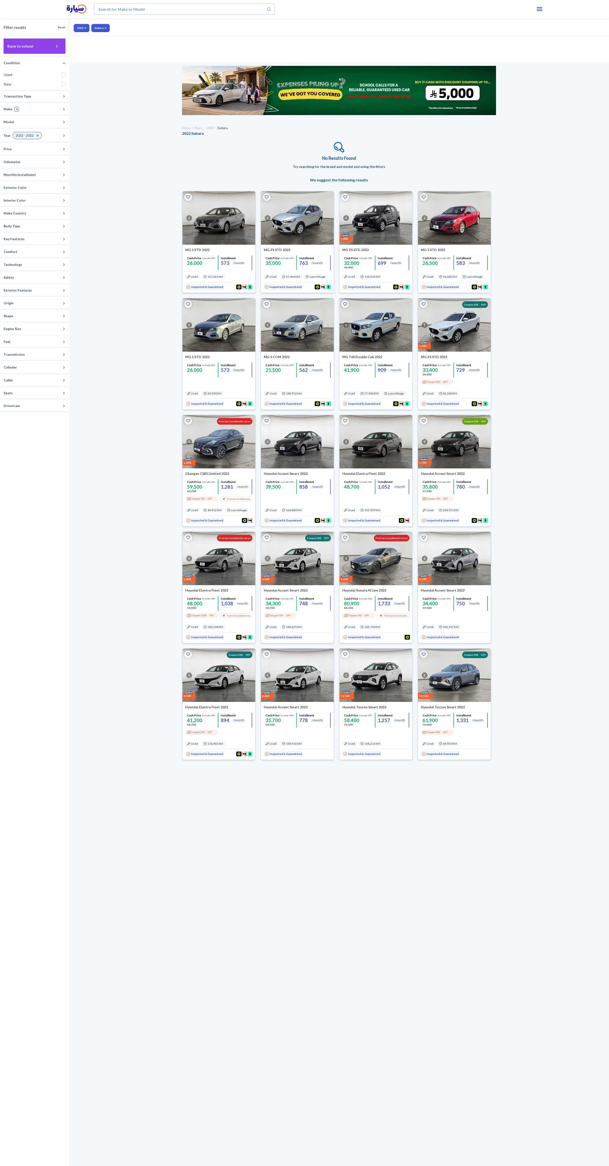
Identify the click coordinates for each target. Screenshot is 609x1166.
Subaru (99, 28)
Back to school (20, 46)
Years (198, 128)
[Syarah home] (76, 9)
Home (186, 128)
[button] (188, 197)
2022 (80, 28)
